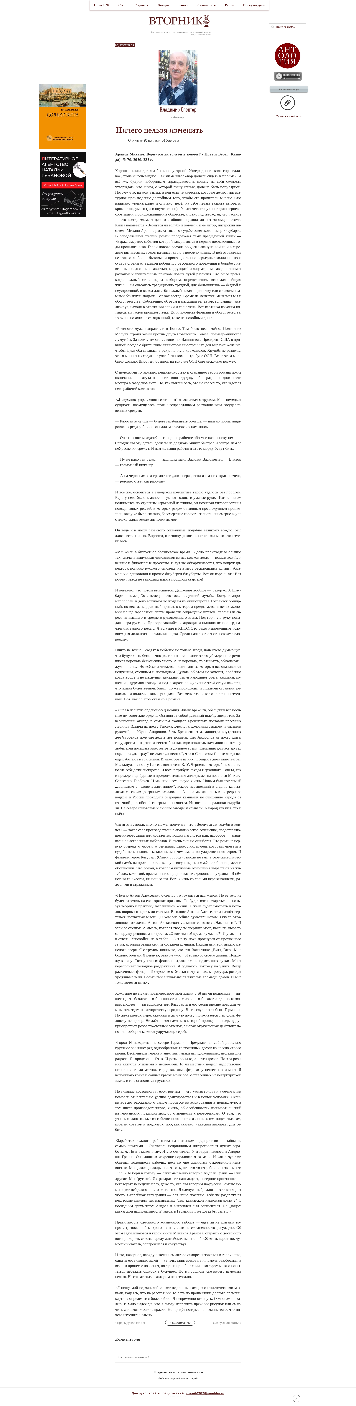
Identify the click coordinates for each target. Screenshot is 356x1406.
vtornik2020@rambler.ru (205, 1393)
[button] (223, 117)
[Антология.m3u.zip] (287, 103)
